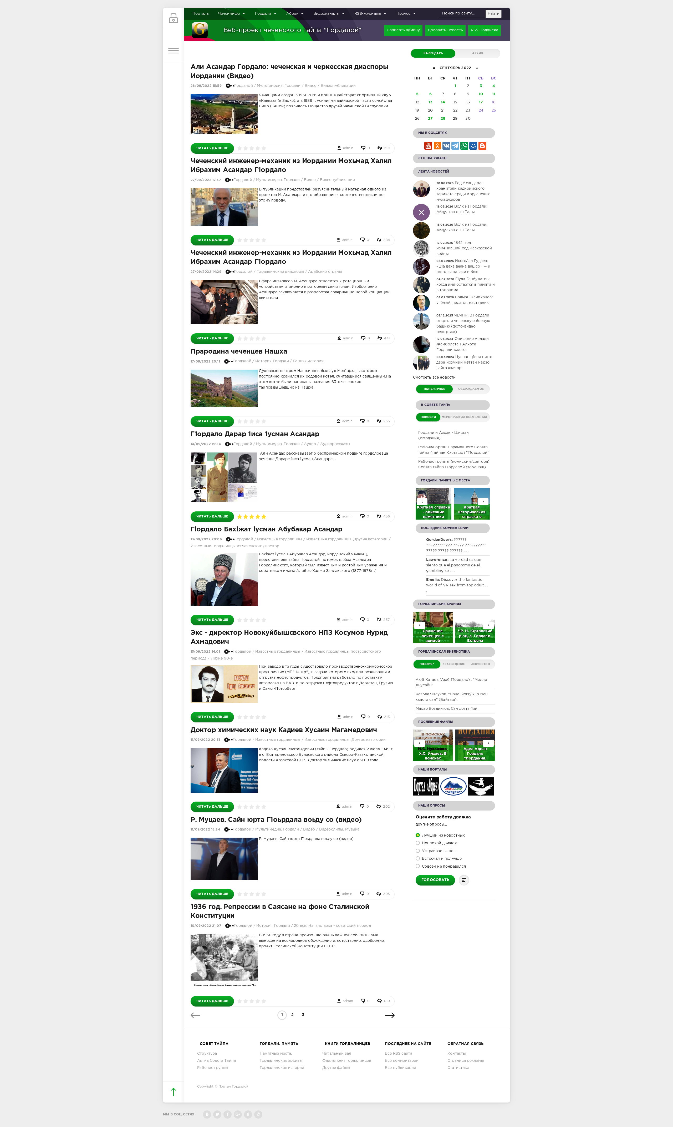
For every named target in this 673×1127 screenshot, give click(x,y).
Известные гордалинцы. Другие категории (347, 539)
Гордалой (243, 85)
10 (481, 94)
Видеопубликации (338, 85)
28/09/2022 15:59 (206, 85)
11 (493, 94)
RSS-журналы (367, 13)
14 (443, 102)
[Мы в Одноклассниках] (248, 1114)
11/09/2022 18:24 (205, 829)
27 (430, 118)
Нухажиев (436, 749)
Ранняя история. (308, 361)
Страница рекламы (465, 1060)
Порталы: (201, 13)
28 (443, 118)
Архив (477, 53)
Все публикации (400, 1067)
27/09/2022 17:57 (206, 180)
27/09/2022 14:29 (206, 271)
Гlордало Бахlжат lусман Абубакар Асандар (267, 529)
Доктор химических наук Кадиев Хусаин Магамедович (284, 730)
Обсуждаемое (471, 389)
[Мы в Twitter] (217, 1114)
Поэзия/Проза (427, 665)
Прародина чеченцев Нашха (239, 352)
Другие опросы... (431, 824)
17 (481, 102)
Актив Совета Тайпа (216, 1060)
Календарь (433, 53)
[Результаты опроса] (464, 880)
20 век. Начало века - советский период (332, 925)
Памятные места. (276, 1053)
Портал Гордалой (233, 1086)
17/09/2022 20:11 (205, 361)
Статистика (458, 1067)
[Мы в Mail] (258, 1114)
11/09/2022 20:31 (205, 739)
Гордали (263, 13)
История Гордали (272, 361)
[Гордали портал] (199, 30)
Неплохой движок (439, 843)
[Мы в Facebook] (227, 1114)
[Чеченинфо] (453, 792)
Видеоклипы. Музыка (339, 829)
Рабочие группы (212, 1067)
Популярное (434, 389)
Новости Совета (428, 418)
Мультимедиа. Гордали (278, 85)
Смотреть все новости (434, 377)
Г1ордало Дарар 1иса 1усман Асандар (255, 434)
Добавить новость (445, 30)
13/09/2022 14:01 (205, 651)
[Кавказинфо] (481, 792)
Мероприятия (453, 417)
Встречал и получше (441, 858)
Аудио (310, 444)
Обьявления (476, 417)
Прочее (403, 13)
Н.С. (422, 749)
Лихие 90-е (222, 658)
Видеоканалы (326, 13)
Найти (493, 13)
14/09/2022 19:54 (206, 444)
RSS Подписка (484, 30)
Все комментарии (402, 1060)
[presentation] (483, 501)
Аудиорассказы (335, 444)
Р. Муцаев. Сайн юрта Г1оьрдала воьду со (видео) (276, 820)
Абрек (292, 13)
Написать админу (403, 30)
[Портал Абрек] (426, 792)
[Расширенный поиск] (506, 14)
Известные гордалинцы (279, 539)
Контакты (456, 1053)
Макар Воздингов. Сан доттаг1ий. (447, 708)
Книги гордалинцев (347, 1043)
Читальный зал (336, 1053)
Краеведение (453, 664)
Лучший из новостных (443, 835)
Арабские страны (325, 271)
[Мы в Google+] (238, 1114)
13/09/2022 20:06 (206, 539)
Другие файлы (336, 1067)
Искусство (480, 664)
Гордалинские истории (282, 1067)
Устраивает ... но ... (439, 851)
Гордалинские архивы (281, 1060)
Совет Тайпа (214, 1043)
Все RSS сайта (398, 1053)
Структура (207, 1053)
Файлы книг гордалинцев (346, 1060)
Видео (311, 85)
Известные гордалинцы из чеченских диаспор (235, 546)
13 (430, 102)
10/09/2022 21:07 (206, 925)
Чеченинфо (229, 13)
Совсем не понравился (443, 866)
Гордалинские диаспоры (280, 271)
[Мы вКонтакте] (207, 1114)
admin (348, 148)
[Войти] (173, 18)
